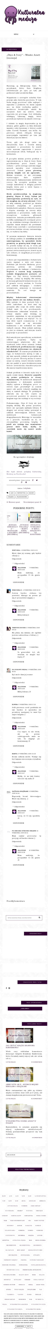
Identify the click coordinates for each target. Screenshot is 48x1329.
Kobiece (38, 1225)
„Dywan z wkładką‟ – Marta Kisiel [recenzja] (33, 528)
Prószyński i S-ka (13, 1270)
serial (30, 1284)
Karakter (28, 1225)
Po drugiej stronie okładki (24, 831)
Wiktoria (16, 550)
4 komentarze (37, 1137)
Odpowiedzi (20, 564)
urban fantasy (10, 1299)
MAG (30, 1240)
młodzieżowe (22, 497)
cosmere (24, 1206)
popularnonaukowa (38, 1265)
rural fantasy (39, 1279)
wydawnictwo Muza (33, 1309)
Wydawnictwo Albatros (19, 1304)
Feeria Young (41, 1215)
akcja (23, 1201)
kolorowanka (10, 1230)
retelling (17, 1279)
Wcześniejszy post (31, 502)
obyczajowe (12, 1255)
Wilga (4, 1304)
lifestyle (5, 1240)
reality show (24, 1274)
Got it (29, 1326)
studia (8, 1289)
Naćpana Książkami (20, 791)
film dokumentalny (17, 1220)
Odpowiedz (17, 559)
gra (29, 1220)
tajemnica (10, 1294)
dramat (20, 1210)
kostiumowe (10, 1235)
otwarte (36, 1255)
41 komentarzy (36, 1098)
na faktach (10, 1250)
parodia (23, 1260)
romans (27, 1279)
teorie (29, 1294)
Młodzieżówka (25, 1245)
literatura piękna (19, 1240)
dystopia (29, 1210)
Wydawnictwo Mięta (14, 1309)
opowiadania (25, 1255)
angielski (32, 1201)
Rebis (34, 1274)
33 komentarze (36, 1062)
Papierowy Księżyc (11, 1260)
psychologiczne (10, 1274)
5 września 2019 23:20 (27, 753)
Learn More (20, 1326)
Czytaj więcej (11, 1062)
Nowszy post (14, 502)
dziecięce (39, 1210)
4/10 (16, 1196)
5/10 (23, 1196)
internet (10, 1225)
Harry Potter (39, 1220)
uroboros (22, 1299)
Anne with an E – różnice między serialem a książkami (22, 1085)
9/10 (16, 1201)
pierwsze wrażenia (9, 1265)
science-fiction (9, 1284)
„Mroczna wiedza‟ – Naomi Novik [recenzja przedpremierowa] (9, 530)
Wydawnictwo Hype (38, 1304)
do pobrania (9, 1210)
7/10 (3, 1201)
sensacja (22, 1284)
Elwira (15, 704)
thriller (38, 1294)
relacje (42, 1274)
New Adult (21, 1250)
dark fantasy (36, 1206)
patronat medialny (37, 1260)
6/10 (12, 493)
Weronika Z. (17, 590)
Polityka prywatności (24, 1169)
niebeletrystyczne (35, 1250)
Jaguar (31, 493)
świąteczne (31, 1289)
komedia (22, 1230)
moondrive (38, 1245)
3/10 (10, 1196)
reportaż (7, 1279)
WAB (30, 1299)
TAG (40, 1289)
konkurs (40, 1230)
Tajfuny (20, 1294)
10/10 (4, 1196)
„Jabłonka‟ (25, 1008)
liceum (39, 1235)
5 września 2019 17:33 (27, 704)
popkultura (23, 1265)
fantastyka (21, 493)
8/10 (10, 1201)
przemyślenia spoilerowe (32, 1270)
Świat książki (19, 1289)
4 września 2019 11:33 (29, 550)
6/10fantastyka (40, 1196)
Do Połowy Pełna (19, 669)
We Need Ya (39, 1299)
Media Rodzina (40, 1240)
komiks (30, 1230)
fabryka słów (16, 1215)
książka (11, 497)
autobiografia (12, 1206)
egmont (5, 1215)
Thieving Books (19, 627)
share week (40, 1284)
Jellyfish (22, 567)
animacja (42, 1201)
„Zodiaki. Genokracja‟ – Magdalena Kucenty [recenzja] (21, 529)
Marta (14, 753)
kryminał (21, 1235)
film (5, 1220)
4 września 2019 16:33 (31, 590)
